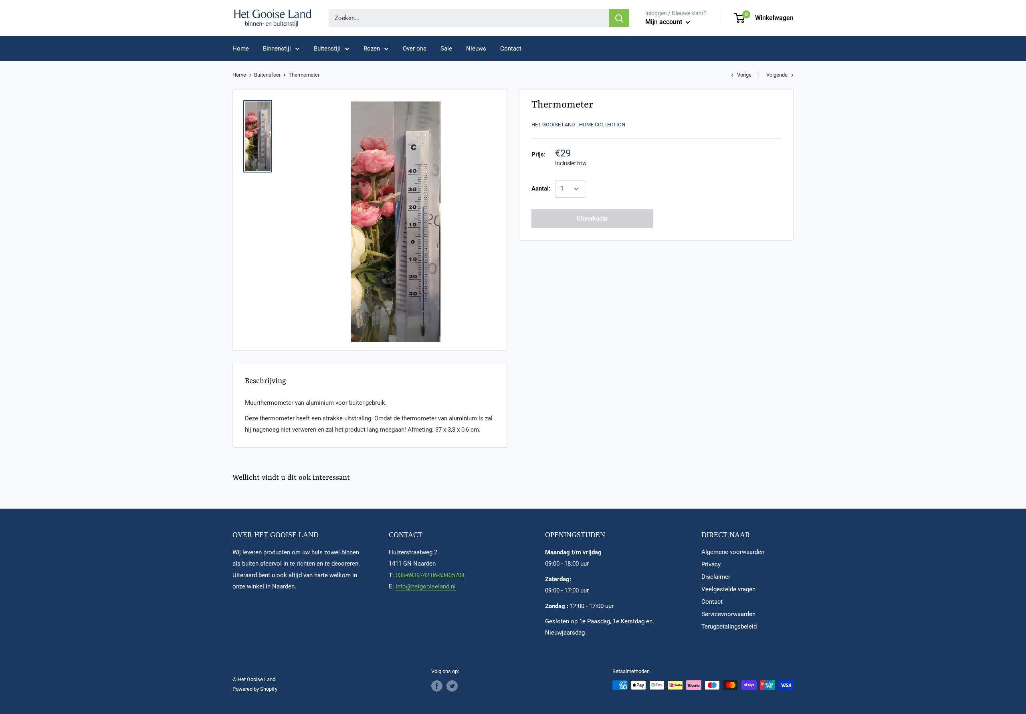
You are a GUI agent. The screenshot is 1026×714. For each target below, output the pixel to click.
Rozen (372, 48)
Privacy (711, 564)
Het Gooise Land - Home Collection (578, 125)
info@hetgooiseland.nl (426, 586)
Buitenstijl (327, 48)
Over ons (414, 48)
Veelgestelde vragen (728, 589)
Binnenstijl (277, 48)
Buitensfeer (267, 75)
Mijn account (664, 22)
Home (240, 48)
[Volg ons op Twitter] (452, 686)
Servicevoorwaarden (728, 614)
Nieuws (476, 48)
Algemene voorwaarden (732, 552)
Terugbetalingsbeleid (729, 626)
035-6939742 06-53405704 (430, 575)
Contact (510, 48)
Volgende (777, 75)
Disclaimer (715, 576)
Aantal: (540, 189)
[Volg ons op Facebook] (436, 686)
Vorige (744, 75)
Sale (446, 48)
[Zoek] (619, 18)
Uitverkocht (592, 218)
